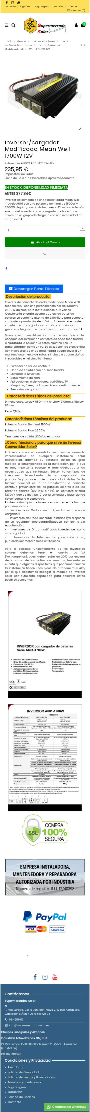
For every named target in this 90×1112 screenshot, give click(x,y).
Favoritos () (77, 10)
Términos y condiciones (24, 1082)
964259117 (16, 1019)
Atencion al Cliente (65, 6)
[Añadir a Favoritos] (45, 254)
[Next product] (85, 45)
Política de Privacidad (23, 1072)
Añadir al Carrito (48, 242)
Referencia (12, 163)
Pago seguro (42, 6)
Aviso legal (15, 1067)
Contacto (10, 6)
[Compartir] (6, 268)
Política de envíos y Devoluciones (31, 1077)
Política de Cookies (21, 1097)
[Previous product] (82, 45)
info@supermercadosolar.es (29, 1025)
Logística (25, 6)
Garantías (15, 1092)
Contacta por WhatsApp (69, 1107)
